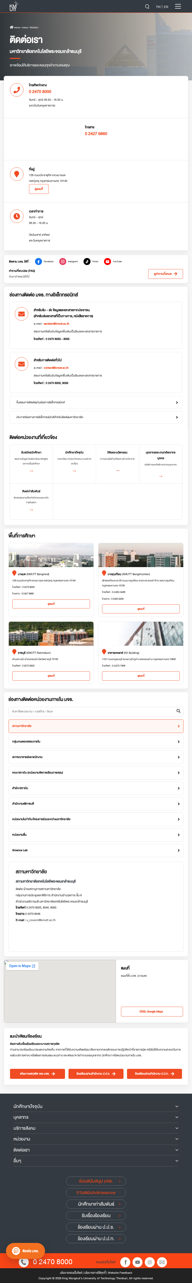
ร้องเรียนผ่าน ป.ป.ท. (96, 1239)
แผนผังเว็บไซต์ (106, 1262)
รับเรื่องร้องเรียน (96, 1216)
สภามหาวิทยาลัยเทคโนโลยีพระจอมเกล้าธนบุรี (46, 881)
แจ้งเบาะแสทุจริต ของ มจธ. (35, 1073)
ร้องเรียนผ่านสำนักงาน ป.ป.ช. (93, 1073)
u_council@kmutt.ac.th (41, 920)
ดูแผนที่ (39, 189)
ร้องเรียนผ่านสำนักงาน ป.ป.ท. (152, 1073)
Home (17, 28)
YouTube (117, 262)
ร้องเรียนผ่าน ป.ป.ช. (96, 1227)
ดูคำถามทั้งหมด (163, 274)
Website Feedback (120, 1272)
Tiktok (95, 262)
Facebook (49, 262)
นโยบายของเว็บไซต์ (71, 1272)
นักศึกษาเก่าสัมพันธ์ (96, 1204)
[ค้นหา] (178, 711)
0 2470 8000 (52, 1262)
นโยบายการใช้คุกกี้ (95, 1272)
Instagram (73, 262)
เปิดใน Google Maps (151, 1011)
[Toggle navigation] (178, 6)
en (166, 7)
